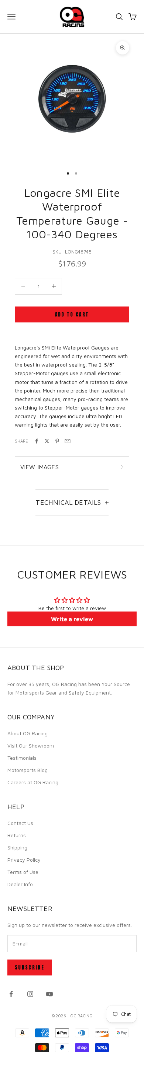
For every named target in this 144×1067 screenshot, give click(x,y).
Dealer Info (20, 884)
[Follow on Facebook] (11, 994)
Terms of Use (22, 872)
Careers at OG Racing (32, 782)
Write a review (72, 619)
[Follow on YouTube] (49, 994)
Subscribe (29, 967)
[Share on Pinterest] (57, 441)
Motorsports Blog (27, 770)
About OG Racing (27, 733)
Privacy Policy (24, 859)
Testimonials (22, 758)
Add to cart (72, 314)
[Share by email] (68, 441)
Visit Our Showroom (30, 745)
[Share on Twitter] (47, 441)
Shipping (17, 847)
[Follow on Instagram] (30, 994)
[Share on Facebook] (37, 441)
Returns (16, 835)
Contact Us (20, 823)
